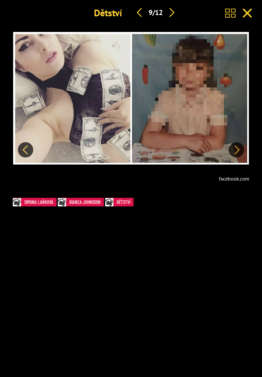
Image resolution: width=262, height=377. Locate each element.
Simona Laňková (38, 202)
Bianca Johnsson (85, 202)
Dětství (108, 12)
